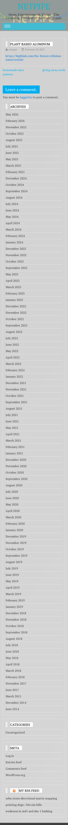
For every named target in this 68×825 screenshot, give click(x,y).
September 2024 (16, 191)
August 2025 (14, 140)
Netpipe (34, 6)
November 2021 (16, 389)
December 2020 (16, 460)
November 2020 (16, 466)
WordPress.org (15, 775)
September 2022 (16, 325)
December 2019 (16, 536)
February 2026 (15, 121)
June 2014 (12, 709)
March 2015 (13, 696)
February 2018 (15, 677)
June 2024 (12, 210)
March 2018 (13, 671)
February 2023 (15, 293)
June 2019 (12, 575)
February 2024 (15, 236)
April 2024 (13, 223)
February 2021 (15, 447)
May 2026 (12, 114)
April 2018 (13, 664)
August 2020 (14, 485)
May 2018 (12, 658)
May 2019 (12, 581)
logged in (26, 97)
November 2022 (16, 313)
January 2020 (14, 530)
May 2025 (12, 159)
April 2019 (13, 588)
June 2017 (12, 690)
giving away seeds (53, 70)
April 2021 (13, 434)
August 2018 (14, 639)
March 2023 (13, 287)
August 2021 (14, 408)
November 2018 (16, 619)
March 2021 (13, 440)
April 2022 (13, 357)
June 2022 (12, 345)
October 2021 (15, 396)
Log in (10, 756)
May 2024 (12, 217)
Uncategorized (15, 732)
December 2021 (16, 383)
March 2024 (13, 229)
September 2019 (16, 556)
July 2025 (12, 146)
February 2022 (15, 370)
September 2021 (16, 402)
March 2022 (13, 364)
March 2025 (13, 166)
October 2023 (15, 261)
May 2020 (12, 504)
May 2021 (12, 428)
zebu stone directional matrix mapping (31, 798)
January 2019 (14, 607)
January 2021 (14, 453)
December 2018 (16, 613)
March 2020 (13, 517)
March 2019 (13, 594)
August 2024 (14, 197)
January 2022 (14, 377)
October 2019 (15, 549)
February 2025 (15, 172)
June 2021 (12, 421)
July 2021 (12, 415)
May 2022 (12, 351)
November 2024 (16, 178)
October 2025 (15, 134)
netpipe (13, 49)
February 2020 (15, 524)
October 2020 (15, 472)
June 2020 (12, 498)
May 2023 (12, 274)
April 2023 (13, 281)
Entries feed (13, 762)
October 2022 (15, 319)
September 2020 (16, 479)
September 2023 (16, 268)
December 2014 (16, 703)
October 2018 (15, 626)
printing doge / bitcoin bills (24, 805)
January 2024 (14, 242)
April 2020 (13, 511)
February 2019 (15, 600)
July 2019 (12, 568)
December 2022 (16, 306)
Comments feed (16, 769)
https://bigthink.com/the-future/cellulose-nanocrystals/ (34, 58)
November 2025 (16, 127)
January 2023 (14, 300)
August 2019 (14, 562)
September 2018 (16, 632)
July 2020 (12, 492)
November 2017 (16, 683)
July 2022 (12, 338)
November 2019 (16, 543)
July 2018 (12, 645)
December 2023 (16, 249)
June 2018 (12, 651)
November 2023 (16, 255)
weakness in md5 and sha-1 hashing (29, 811)
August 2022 (14, 332)
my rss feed (29, 790)
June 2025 (12, 153)
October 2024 (15, 185)
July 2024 (12, 204)
